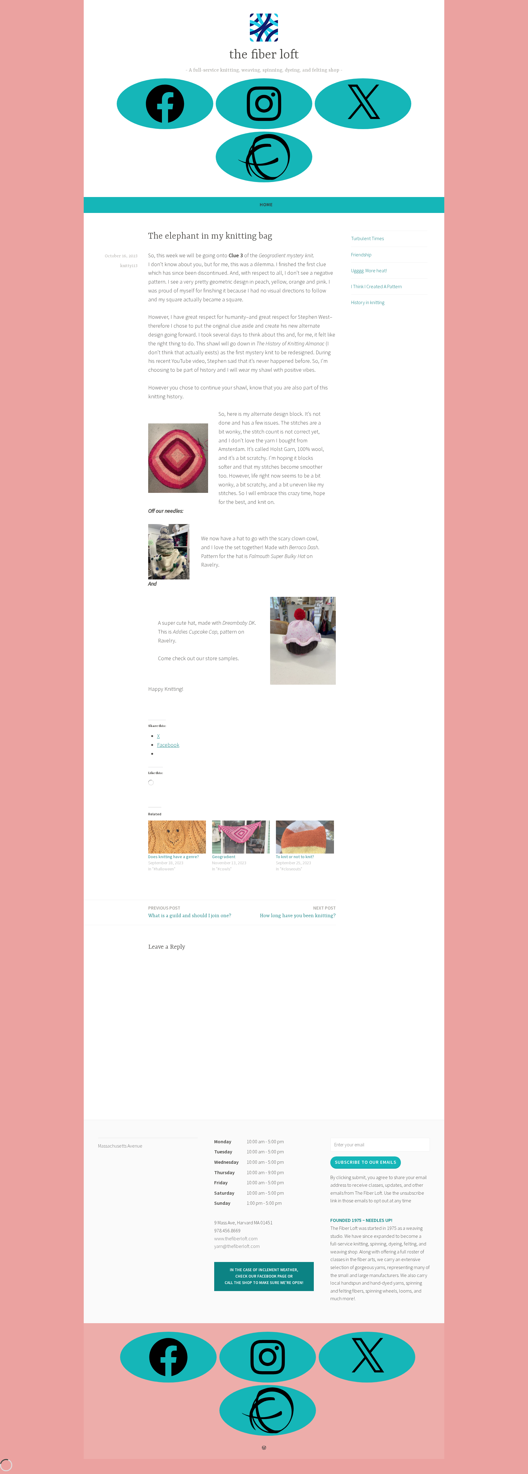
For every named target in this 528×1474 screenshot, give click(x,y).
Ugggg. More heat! (369, 270)
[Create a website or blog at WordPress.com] (264, 1448)
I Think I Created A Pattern (376, 286)
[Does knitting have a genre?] (177, 837)
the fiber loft (264, 55)
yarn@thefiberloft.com (237, 1246)
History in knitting (367, 302)
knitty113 (129, 265)
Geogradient (223, 856)
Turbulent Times (367, 238)
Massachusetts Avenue (120, 1146)
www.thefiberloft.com (236, 1238)
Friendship (361, 254)
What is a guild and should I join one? (189, 912)
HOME (266, 204)
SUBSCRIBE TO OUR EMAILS (365, 1162)
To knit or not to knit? (295, 856)
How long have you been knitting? (298, 912)
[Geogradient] (241, 837)
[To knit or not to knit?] (305, 837)
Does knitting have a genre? (173, 856)
